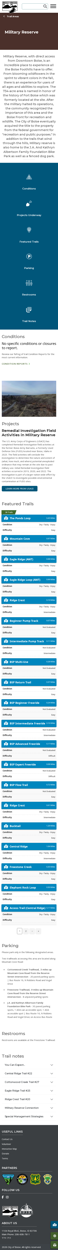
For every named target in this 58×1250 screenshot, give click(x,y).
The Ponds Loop (20, 518)
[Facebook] (3, 1197)
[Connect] (54, 1245)
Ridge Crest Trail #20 (17, 1099)
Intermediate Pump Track (27, 641)
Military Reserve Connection (22, 1107)
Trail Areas (13, 16)
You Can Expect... (15, 1064)
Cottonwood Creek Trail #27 (22, 1082)
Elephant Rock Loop (23, 887)
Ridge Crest (17, 600)
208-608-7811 (22, 1234)
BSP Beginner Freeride (24, 703)
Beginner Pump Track (24, 621)
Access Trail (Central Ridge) (27, 908)
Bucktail (15, 826)
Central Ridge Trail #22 (18, 1073)
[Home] (10, 7)
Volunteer (6, 1144)
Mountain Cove (20, 538)
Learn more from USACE (20, 488)
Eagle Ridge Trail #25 (17, 1090)
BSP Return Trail (20, 682)
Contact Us (7, 1139)
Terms (5, 1158)
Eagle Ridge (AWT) (21, 559)
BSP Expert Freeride (23, 764)
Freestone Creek (21, 867)
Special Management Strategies (24, 1116)
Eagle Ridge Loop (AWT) (25, 579)
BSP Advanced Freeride (25, 744)
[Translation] (54, 1236)
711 (9, 1237)
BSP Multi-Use (19, 662)
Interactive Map (9, 1148)
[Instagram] (7, 1197)
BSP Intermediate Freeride (27, 723)
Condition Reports (15, 363)
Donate (5, 1153)
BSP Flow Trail (19, 785)
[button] (54, 1225)
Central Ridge (19, 846)
